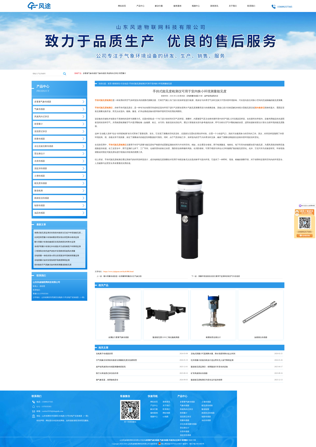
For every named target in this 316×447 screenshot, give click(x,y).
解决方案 (159, 6)
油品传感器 (206, 420)
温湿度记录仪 (185, 417)
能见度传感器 (207, 405)
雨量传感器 (184, 420)
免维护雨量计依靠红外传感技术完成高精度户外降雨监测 (57, 246)
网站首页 (122, 6)
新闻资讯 (214, 6)
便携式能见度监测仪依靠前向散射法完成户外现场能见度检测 (59, 233)
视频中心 (196, 6)
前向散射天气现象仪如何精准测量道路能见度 (52, 265)
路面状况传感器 (208, 413)
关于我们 (233, 6)
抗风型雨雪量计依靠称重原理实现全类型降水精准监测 (56, 237)
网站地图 (166, 413)
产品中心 (140, 6)
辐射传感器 (206, 417)
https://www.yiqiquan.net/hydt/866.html (118, 271)
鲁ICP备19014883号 (196, 444)
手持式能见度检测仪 (104, 100)
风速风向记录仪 (113, 73)
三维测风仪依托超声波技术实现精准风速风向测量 (54, 251)
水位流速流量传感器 (188, 424)
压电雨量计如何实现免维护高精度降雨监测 (52, 260)
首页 (109, 84)
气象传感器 (101, 73)
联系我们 (251, 6)
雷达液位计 (184, 428)
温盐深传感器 (185, 435)
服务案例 (177, 6)
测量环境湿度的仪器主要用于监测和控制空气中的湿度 (219, 276)
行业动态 (124, 84)
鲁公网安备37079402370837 (171, 444)
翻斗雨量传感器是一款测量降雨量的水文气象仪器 (123, 276)
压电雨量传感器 (193, 96)
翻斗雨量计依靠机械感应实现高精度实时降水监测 (54, 242)
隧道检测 (205, 409)
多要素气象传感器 (90, 73)
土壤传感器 (206, 402)
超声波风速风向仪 (211, 96)
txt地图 (165, 417)
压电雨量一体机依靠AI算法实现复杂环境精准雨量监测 (56, 256)
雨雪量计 (122, 73)
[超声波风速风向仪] (39, 3)
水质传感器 (184, 431)
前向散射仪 (260, 108)
